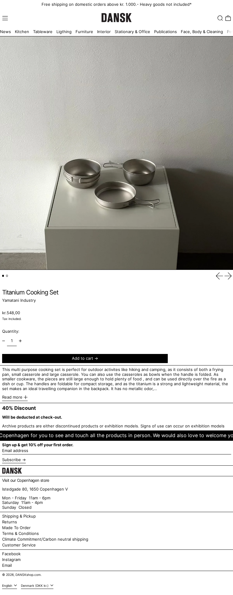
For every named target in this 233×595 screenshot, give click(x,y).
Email (7, 565)
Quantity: (10, 331)
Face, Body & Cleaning (202, 31)
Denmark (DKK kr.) (35, 586)
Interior (104, 31)
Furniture (84, 31)
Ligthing (64, 31)
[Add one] (20, 340)
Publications (165, 31)
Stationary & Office (132, 31)
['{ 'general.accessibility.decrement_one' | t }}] (3, 340)
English (7, 586)
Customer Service (19, 544)
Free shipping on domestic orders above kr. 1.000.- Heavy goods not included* (117, 4)
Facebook (11, 554)
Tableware (42, 31)
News (5, 31)
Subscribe (11, 459)
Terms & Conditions (20, 533)
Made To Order (16, 527)
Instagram (11, 559)
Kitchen (22, 31)
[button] (220, 18)
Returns (9, 521)
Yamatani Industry (19, 300)
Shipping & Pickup (19, 516)
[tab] (3, 276)
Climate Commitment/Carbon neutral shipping (45, 539)
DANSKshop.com (28, 575)
